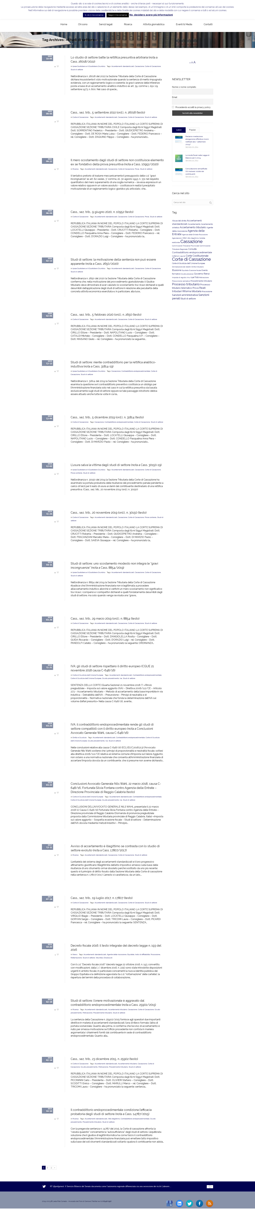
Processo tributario (186, 284)
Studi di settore (77, 70)
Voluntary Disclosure (104, 958)
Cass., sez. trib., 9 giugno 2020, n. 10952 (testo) (102, 212)
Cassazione (139, 66)
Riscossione (155, 954)
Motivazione (87, 1013)
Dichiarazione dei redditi (181, 267)
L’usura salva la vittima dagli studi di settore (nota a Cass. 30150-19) (116, 465)
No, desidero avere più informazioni (151, 14)
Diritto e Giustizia (79, 737)
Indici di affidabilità (142, 954)
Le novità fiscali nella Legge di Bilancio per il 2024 (197, 156)
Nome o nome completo (184, 87)
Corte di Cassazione (153, 66)
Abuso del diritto (179, 221)
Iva (121, 678)
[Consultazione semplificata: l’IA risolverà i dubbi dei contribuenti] (179, 171)
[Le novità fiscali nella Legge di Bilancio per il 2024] (179, 158)
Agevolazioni (177, 238)
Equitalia (130, 954)
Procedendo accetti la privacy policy (193, 107)
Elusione (176, 270)
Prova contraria (76, 473)
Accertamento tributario (117, 1009)
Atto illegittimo (114, 1119)
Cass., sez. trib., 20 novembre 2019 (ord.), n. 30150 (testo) (109, 512)
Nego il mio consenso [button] (117, 15)
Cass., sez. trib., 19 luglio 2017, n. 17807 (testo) (102, 898)
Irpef (192, 277)
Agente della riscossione (116, 954)
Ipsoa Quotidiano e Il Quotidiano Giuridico (89, 66)
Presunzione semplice (181, 281)
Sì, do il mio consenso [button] (94, 15)
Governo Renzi (202, 273)
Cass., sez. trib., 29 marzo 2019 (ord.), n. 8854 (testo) (105, 618)
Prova (137, 169)
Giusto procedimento (110, 678)
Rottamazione (76, 958)
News (75, 954)
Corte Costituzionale (197, 255)
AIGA (184, 238)
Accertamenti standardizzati (122, 66)
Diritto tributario (197, 267)
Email (174, 97)
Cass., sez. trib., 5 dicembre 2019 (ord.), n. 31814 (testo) (107, 417)
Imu (188, 277)
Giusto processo (187, 274)
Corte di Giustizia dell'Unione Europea (88, 675)
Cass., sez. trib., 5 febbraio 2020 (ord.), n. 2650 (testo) (106, 314)
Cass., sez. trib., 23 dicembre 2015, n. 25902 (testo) (104, 1059)
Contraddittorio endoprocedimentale (135, 371)
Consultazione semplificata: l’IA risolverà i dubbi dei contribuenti (196, 171)
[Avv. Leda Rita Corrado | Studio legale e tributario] (44, 24)
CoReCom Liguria (178, 256)
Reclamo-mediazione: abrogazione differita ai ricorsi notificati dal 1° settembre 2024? (197, 140)
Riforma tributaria (191, 291)
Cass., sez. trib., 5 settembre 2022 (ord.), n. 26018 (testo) (108, 112)
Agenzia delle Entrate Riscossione (195, 235)
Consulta (192, 249)
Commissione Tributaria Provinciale (185, 246)
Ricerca (76, 169)
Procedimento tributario (102, 1013)
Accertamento (194, 224)
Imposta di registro (179, 277)
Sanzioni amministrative (185, 295)
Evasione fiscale (195, 270)
